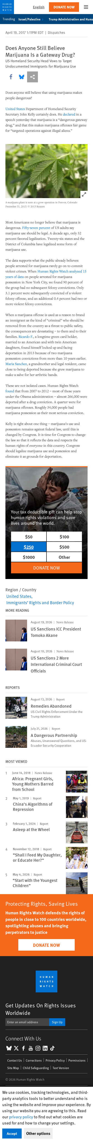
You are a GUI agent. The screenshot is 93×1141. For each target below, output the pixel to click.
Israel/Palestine (29, 19)
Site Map (13, 1068)
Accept (12, 1133)
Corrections (34, 1060)
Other (64, 557)
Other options (38, 1133)
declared (69, 114)
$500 (64, 546)
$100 (64, 536)
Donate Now (63, 7)
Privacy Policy (55, 1060)
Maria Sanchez (16, 363)
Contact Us (14, 1060)
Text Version (61, 1068)
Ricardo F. (26, 336)
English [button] (38, 7)
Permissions (77, 1060)
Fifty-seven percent (36, 227)
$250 (29, 546)
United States (15, 108)
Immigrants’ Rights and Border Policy (40, 602)
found (9, 391)
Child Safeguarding (36, 1068)
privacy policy (21, 1116)
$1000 (29, 557)
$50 (29, 536)
